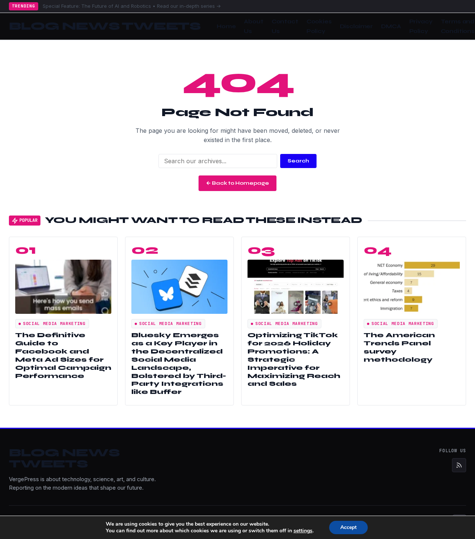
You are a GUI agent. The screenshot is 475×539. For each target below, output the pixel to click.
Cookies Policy (319, 26)
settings (303, 531)
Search (298, 161)
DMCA (391, 26)
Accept (348, 527)
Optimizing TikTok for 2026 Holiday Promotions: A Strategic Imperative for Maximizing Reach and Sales (294, 359)
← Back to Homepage (237, 183)
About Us (253, 26)
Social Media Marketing (54, 323)
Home (226, 26)
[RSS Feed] (459, 465)
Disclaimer (356, 26)
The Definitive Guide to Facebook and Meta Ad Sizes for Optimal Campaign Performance (63, 355)
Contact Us (285, 26)
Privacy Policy (421, 26)
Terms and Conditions (458, 26)
